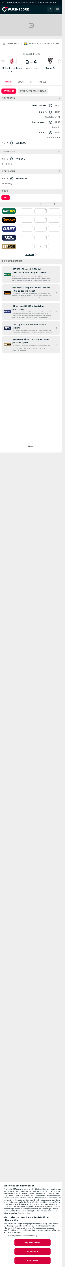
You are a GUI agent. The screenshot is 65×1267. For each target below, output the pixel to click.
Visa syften (32, 1260)
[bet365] (9, 211)
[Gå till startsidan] (18, 9)
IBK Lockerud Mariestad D (12, 70)
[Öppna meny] (57, 9)
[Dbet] (9, 229)
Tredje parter (24, 1213)
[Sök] (50, 9)
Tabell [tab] (42, 82)
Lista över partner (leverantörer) (20, 1235)
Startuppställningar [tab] (33, 91)
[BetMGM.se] (9, 246)
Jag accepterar (32, 1242)
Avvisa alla (32, 1251)
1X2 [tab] (6, 197)
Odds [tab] (21, 82)
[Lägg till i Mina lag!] (3, 61)
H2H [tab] (31, 82)
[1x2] (9, 238)
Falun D (50, 68)
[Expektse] (9, 220)
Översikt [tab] (9, 91)
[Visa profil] (12, 61)
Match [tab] (8, 82)
